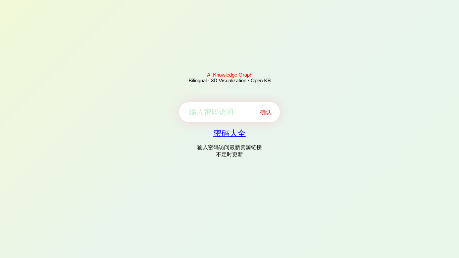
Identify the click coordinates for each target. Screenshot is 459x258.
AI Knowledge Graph (229, 75)
